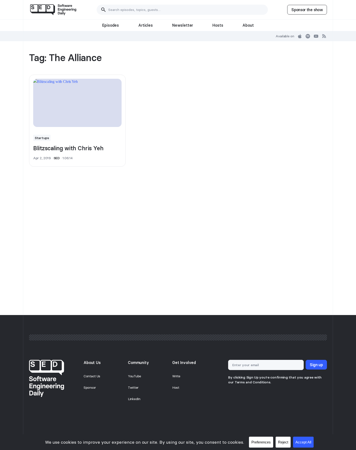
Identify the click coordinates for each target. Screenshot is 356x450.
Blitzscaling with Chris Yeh (68, 148)
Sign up (316, 364)
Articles (145, 25)
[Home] (53, 10)
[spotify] (307, 36)
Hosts (217, 25)
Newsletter (182, 25)
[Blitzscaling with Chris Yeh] (77, 103)
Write (176, 376)
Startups (42, 138)
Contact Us (92, 376)
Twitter (133, 387)
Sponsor (90, 387)
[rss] (324, 36)
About (248, 25)
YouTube (134, 376)
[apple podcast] (299, 36)
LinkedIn (134, 399)
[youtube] (316, 36)
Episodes (110, 25)
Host (175, 387)
